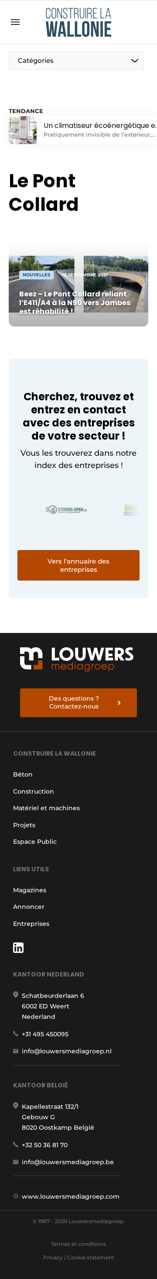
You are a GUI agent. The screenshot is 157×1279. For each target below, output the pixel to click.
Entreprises (31, 924)
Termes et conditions (78, 1244)
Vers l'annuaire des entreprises (78, 565)
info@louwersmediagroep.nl (67, 1051)
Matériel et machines (46, 808)
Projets (24, 825)
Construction (33, 791)
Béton (23, 774)
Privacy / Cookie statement (78, 1257)
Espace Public (35, 842)
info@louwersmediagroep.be (68, 1162)
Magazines (29, 890)
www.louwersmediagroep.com (70, 1196)
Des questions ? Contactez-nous (74, 702)
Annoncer (28, 907)
